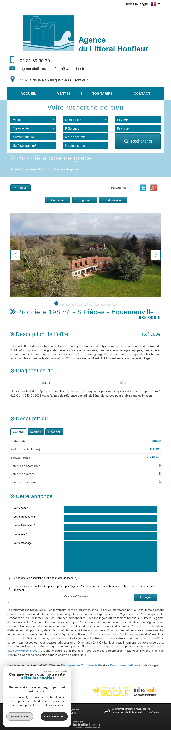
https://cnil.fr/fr (121, 634)
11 (115, 303)
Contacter (57, 200)
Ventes (64, 93)
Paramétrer (20, 716)
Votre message (23, 543)
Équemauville (33, 169)
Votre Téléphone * (24, 525)
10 (109, 303)
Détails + (35, 431)
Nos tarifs (102, 93)
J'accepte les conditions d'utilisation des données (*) (45, 578)
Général (18, 431)
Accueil (28, 93)
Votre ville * (20, 534)
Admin (72, 712)
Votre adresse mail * (26, 516)
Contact (142, 93)
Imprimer (85, 200)
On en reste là (52, 671)
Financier (54, 431)
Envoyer (145, 597)
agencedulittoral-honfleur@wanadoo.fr (52, 69)
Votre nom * (21, 508)
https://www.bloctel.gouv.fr (24, 650)
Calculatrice (113, 200)
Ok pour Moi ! (54, 716)
